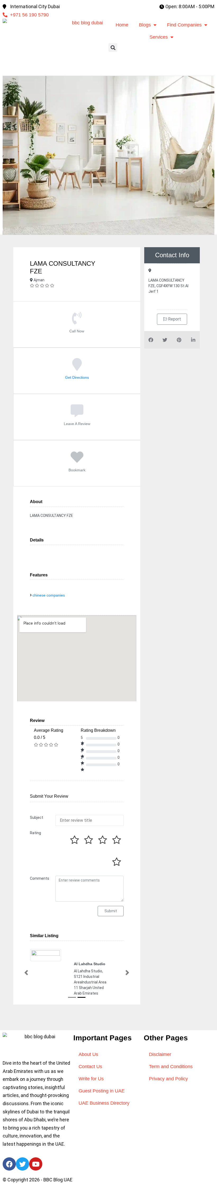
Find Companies (184, 25)
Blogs (145, 25)
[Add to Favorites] (77, 460)
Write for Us (91, 1078)
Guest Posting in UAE (102, 1091)
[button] (112, 47)
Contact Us (90, 1066)
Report (174, 319)
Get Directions (77, 377)
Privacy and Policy (168, 1078)
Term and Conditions (171, 1066)
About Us (88, 1054)
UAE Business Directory (104, 1103)
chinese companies (49, 595)
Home (122, 25)
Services (159, 37)
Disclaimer (160, 1054)
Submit (111, 911)
